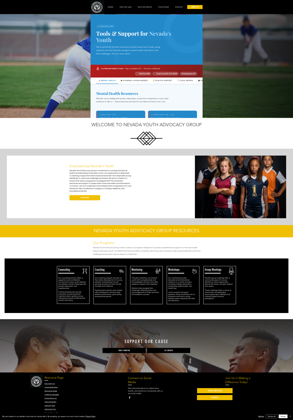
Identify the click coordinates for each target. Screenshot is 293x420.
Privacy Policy (90, 416)
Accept (283, 416)
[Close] (290, 416)
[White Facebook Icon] (129, 397)
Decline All (271, 416)
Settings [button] (261, 416)
